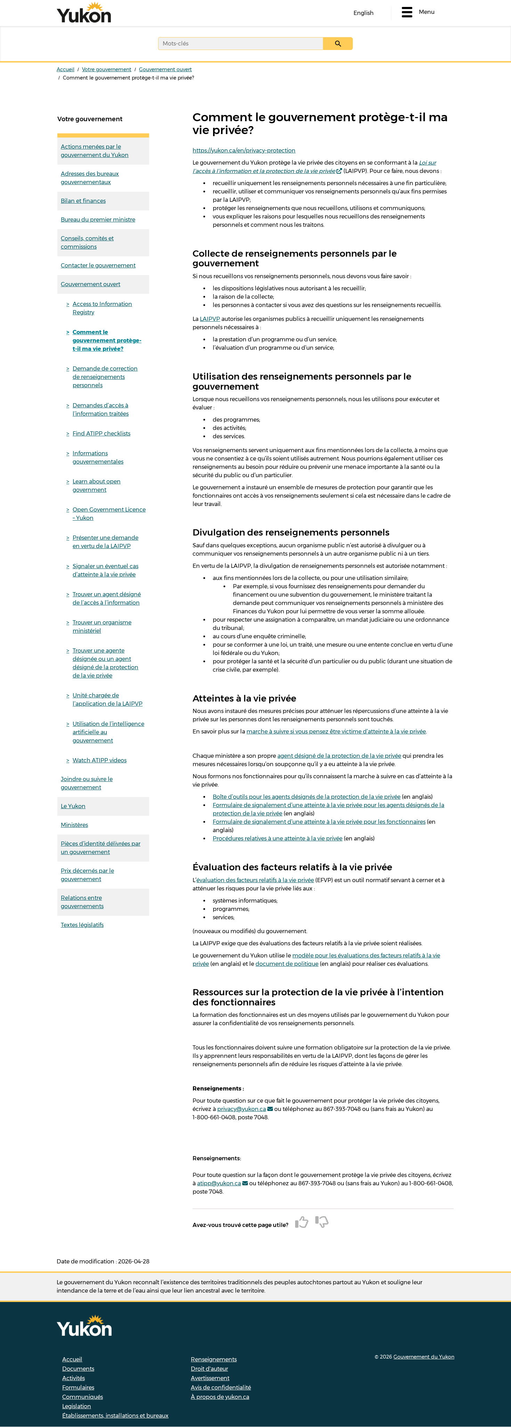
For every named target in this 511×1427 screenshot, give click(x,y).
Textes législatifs (82, 925)
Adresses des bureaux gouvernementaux (90, 178)
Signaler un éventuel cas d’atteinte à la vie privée (105, 570)
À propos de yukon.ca (220, 1397)
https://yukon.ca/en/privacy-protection (244, 150)
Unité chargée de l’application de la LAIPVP (108, 699)
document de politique (287, 964)
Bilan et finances (83, 201)
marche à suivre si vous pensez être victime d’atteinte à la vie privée (336, 731)
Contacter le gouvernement (98, 265)
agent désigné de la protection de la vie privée (339, 756)
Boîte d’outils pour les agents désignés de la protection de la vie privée (306, 797)
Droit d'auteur (209, 1369)
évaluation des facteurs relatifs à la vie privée (255, 880)
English (364, 13)
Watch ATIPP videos (100, 760)
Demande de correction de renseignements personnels (105, 377)
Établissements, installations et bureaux (115, 1415)
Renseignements (214, 1359)
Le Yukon (73, 806)
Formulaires (78, 1387)
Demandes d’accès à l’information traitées (101, 409)
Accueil (65, 69)
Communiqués (82, 1397)
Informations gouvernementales (98, 457)
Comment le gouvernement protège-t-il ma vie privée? (107, 340)
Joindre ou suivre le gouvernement (87, 783)
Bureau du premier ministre (98, 219)
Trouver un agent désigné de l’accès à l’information (107, 598)
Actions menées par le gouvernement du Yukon (95, 150)
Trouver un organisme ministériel (102, 626)
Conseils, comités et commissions (87, 242)
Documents (78, 1369)
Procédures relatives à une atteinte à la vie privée (277, 838)
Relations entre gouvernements (82, 902)
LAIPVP (210, 319)
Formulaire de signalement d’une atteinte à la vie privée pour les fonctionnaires (319, 822)
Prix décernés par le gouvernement (87, 875)
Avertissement (210, 1378)
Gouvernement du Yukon (424, 1357)
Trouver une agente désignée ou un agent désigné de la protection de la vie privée (105, 663)
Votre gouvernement (106, 69)
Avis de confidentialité (221, 1387)
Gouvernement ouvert (165, 69)
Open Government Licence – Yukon (109, 513)
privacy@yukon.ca (241, 1109)
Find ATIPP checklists (101, 433)
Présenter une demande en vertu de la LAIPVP (105, 541)
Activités (73, 1378)
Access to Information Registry (102, 308)
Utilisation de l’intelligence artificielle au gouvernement (108, 732)
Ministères (74, 825)
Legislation (76, 1406)
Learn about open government (97, 485)
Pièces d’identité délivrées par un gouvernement (100, 847)
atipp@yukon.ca (219, 1183)
